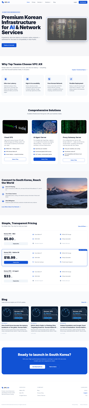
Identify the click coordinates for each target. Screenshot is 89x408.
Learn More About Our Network (11, 207)
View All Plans (82, 226)
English (85, 393)
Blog (54, 2)
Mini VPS (21, 393)
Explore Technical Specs (79, 69)
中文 (86, 395)
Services (40, 2)
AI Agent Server (23, 395)
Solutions (48, 2)
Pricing (33, 2)
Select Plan (15, 159)
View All (84, 302)
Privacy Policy (40, 393)
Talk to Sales (53, 366)
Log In (75, 2)
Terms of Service (41, 395)
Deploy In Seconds (9, 45)
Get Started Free (37, 366)
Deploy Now (16, 243)
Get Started (83, 2)
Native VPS (22, 390)
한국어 (85, 390)
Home (28, 2)
